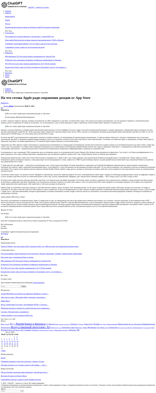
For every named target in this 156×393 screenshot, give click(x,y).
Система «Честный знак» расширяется (15, 312)
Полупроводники (122, 327)
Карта (7, 77)
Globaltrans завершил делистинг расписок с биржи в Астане (22, 361)
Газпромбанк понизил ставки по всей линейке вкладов (21, 379)
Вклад (57, 324)
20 (10, 344)
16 (17, 341)
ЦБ (78, 330)
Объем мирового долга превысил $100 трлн (17, 315)
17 (2, 344)
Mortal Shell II (10, 16)
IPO (11, 324)
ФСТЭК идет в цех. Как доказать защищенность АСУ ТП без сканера (30, 64)
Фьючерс (72, 330)
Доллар (96, 324)
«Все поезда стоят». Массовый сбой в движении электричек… (23, 297)
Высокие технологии (64, 324)
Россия (4, 330)
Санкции (27, 330)
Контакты (8, 73)
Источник (4, 234)
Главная (8, 11)
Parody (3, 358)
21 (12, 344)
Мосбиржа (92, 327)
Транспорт (51, 330)
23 (17, 344)
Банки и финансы (35, 323)
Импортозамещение (112, 324)
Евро (101, 324)
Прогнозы (130, 327)
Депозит (80, 324)
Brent (2, 324)
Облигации (113, 328)
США (22, 330)
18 (5, 344)
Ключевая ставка (68, 328)
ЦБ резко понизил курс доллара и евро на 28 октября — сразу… (24, 365)
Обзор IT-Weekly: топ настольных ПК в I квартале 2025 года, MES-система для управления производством (39, 246)
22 (15, 344)
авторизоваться (38, 283)
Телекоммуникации (43, 330)
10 (2, 341)
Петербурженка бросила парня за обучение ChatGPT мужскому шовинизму (32, 27)
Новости (8, 13)
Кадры (52, 327)
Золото (105, 324)
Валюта (52, 324)
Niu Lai (7, 24)
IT (14, 324)
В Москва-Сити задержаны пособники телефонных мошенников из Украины (33, 60)
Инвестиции (123, 324)
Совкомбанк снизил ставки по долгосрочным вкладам (24, 47)
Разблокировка (137, 327)
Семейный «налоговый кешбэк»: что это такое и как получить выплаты (31, 44)
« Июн (3, 351)
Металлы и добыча (81, 327)
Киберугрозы (58, 327)
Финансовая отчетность (61, 330)
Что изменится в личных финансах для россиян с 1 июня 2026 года (29, 36)
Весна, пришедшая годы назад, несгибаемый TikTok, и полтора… (24, 305)
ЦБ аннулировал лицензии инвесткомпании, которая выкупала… (24, 372)
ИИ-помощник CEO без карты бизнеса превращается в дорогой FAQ (30, 56)
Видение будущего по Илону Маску (14, 376)
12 (7, 341)
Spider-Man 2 (5, 301)
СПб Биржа (16, 330)
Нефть (98, 327)
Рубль (9, 330)
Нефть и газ (104, 327)
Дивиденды (88, 324)
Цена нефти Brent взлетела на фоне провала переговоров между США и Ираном (34, 40)
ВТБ (47, 324)
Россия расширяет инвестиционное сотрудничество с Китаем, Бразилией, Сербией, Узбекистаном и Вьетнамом (41, 254)
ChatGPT (7, 324)
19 (7, 344)
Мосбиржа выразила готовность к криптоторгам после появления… (25, 308)
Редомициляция (146, 327)
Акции (19, 323)
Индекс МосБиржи (135, 324)
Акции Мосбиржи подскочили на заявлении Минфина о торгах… (25, 294)
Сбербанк (34, 330)
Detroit (7, 20)
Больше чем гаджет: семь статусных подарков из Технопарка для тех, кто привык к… (36, 67)
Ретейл (152, 327)
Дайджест (74, 324)
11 (4, 341)
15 (15, 341)
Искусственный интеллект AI (30, 327)
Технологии (9, 33)
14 (12, 341)
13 (10, 341)
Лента (7, 75)
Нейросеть (9, 53)
